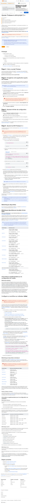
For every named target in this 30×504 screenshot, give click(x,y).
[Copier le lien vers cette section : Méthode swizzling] (11, 280)
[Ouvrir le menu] (1, 1)
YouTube (12, 484)
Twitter (11, 483)
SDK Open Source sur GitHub (10, 463)
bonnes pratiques (13, 85)
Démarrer (26, 12)
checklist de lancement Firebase (13, 471)
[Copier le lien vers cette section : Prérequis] (8, 51)
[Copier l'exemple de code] (27, 142)
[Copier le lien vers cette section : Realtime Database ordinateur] (13, 391)
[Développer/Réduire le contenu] (6, 17)
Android (8, 46)
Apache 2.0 (13, 474)
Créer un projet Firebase (8, 312)
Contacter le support (22, 480)
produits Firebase (10, 34)
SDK (5, 37)
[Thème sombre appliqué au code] (26, 142)
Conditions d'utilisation (4, 500)
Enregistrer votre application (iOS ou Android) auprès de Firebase (14, 314)
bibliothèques (7, 342)
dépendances (20, 131)
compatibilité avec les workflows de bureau (16, 359)
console (9, 88)
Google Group (22, 483)
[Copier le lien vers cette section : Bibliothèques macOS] (10, 426)
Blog (11, 480)
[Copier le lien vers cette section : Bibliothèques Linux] (9, 447)
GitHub (14, 207)
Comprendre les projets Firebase (21, 72)
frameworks (8, 169)
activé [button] (7, 151)
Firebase (3, 13)
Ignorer (21, 12)
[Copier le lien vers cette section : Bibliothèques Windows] (11, 400)
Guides (2, 480)
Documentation (4, 3)
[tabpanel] (16, 156)
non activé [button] (13, 151)
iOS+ (3, 46)
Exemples (2, 483)
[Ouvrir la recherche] (16, 0)
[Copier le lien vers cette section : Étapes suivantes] (12, 459)
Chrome (2, 493)
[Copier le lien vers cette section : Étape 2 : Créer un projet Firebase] (21, 69)
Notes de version (22, 484)
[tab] (7, 152)
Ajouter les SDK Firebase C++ (6, 122)
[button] (15, 64)
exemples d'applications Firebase (11, 461)
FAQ (20, 485)
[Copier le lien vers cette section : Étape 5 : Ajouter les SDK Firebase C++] (24, 125)
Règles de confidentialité (10, 500)
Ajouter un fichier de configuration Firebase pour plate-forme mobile (14, 315)
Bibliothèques (2, 484)
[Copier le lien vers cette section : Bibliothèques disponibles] (17, 204)
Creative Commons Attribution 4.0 (23, 473)
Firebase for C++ (11, 3)
